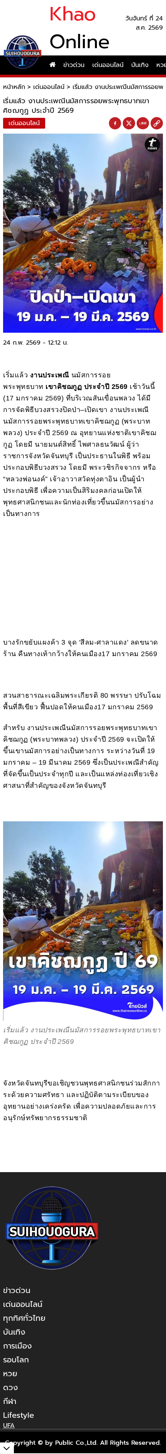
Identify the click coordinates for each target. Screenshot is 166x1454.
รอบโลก (16, 1359)
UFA (9, 1425)
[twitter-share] (129, 123)
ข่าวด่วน (74, 65)
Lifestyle (18, 1415)
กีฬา (9, 1401)
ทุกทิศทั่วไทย (24, 1318)
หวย (10, 1373)
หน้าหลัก (14, 87)
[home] (52, 65)
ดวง (10, 1387)
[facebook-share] (115, 123)
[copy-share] (157, 123)
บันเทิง (140, 65)
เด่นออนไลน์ (108, 65)
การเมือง (17, 1346)
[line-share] (143, 123)
